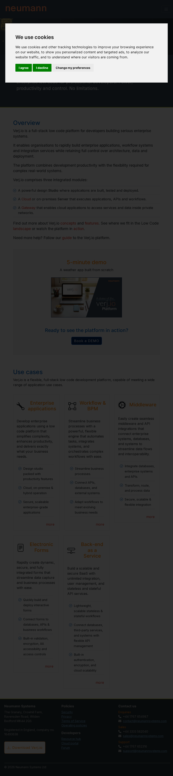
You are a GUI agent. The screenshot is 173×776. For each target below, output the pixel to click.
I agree (23, 68)
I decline (42, 68)
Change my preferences (73, 68)
